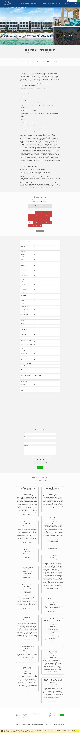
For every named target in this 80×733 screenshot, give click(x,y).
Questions (56, 61)
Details (36, 61)
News (24, 715)
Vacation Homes (25, 3)
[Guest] (72, 3)
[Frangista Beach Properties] (7, 5)
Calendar (24, 61)
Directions (18, 715)
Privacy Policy (25, 717)
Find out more (30, 731)
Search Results (12, 7)
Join (62, 714)
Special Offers (34, 3)
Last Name (26, 436)
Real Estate (51, 3)
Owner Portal (25, 716)
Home (4, 7)
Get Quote (40, 230)
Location (43, 61)
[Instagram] (75, 3)
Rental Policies (18, 717)
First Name (26, 432)
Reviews (49, 61)
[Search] (46, 714)
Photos (30, 61)
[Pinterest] (63, 724)
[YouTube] (62, 724)
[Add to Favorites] (52, 53)
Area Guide (43, 3)
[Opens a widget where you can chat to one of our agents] (76, 731)
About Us (58, 3)
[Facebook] (76, 3)
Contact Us (25, 714)
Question (26, 445)
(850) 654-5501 (66, 3)
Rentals (7, 7)
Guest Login (18, 716)
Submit (40, 467)
